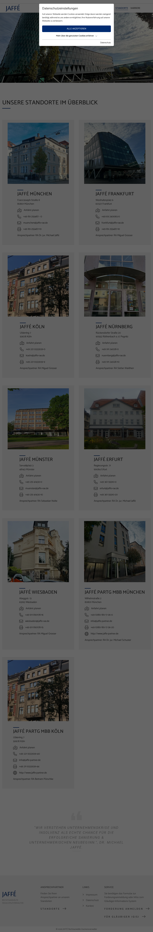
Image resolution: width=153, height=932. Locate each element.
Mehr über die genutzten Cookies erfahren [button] (75, 36)
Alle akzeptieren (76, 29)
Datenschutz (105, 42)
